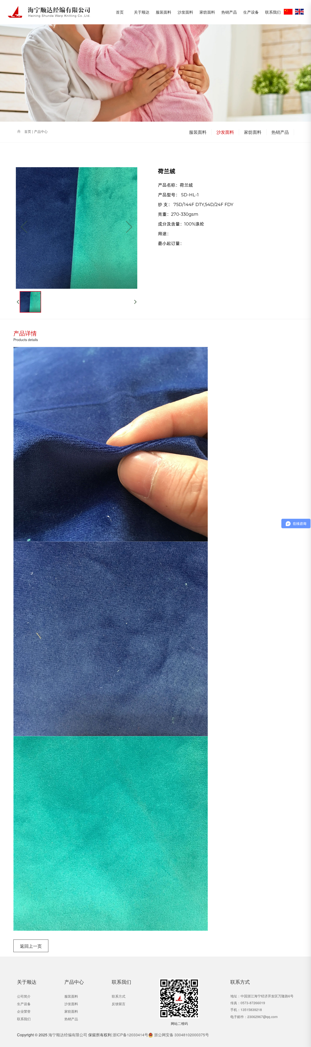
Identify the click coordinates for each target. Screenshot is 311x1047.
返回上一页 (31, 946)
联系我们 (273, 12)
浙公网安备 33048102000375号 (181, 1034)
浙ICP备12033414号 (130, 1035)
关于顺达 (141, 12)
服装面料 (163, 12)
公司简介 (24, 996)
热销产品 (229, 12)
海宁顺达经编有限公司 (67, 1035)
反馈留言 (118, 1003)
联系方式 (118, 996)
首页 (120, 12)
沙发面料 (185, 12)
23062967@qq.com (262, 1016)
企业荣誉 (24, 1011)
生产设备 (251, 12)
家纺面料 (207, 12)
